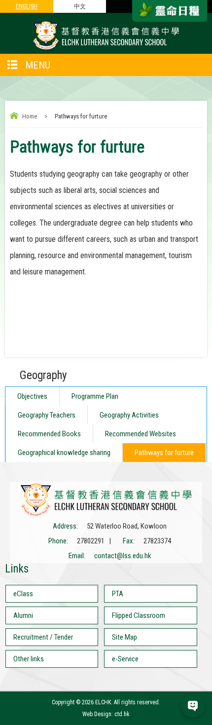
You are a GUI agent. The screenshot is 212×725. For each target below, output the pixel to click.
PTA (117, 593)
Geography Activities (129, 415)
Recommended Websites (140, 433)
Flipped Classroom (138, 615)
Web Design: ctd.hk (106, 714)
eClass (23, 593)
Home (29, 116)
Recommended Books (49, 433)
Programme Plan (94, 396)
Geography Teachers (46, 415)
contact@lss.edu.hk (122, 555)
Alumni (23, 615)
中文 (80, 6)
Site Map (124, 637)
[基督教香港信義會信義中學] (106, 48)
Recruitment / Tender (43, 637)
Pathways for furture (164, 452)
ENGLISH (26, 6)
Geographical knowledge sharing (64, 452)
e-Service (125, 658)
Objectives (32, 396)
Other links (28, 658)
